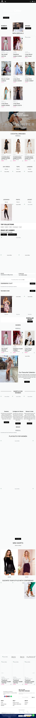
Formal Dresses (9, 155)
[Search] (30, 1)
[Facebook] (4, 696)
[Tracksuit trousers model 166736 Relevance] (18, 668)
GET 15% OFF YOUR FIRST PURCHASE (24, 690)
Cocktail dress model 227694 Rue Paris (5, 158)
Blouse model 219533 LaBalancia (5, 80)
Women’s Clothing (18, 545)
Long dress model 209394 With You (17, 80)
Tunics (2, 77)
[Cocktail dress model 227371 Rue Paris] (18, 146)
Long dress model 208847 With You (29, 80)
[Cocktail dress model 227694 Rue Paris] (6, 146)
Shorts (4, 347)
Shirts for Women (27, 347)
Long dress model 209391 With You (5, 104)
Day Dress (6, 166)
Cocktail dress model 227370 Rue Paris (29, 158)
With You (14, 76)
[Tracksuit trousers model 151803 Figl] (30, 668)
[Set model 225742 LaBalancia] (6, 338)
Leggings (6, 199)
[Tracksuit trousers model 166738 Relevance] (6, 668)
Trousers (7, 347)
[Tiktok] (9, 696)
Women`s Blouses (6, 77)
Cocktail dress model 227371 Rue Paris (17, 158)
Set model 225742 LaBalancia (4, 55)
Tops (18, 166)
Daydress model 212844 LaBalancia (17, 55)
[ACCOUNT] (34, 1)
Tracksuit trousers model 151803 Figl (29, 681)
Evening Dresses (15, 77)
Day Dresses (14, 347)
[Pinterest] (6, 696)
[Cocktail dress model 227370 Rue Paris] (30, 146)
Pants (2, 347)
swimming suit (7, 283)
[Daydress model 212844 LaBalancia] (18, 338)
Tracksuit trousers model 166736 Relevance (17, 681)
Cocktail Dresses (3, 155)
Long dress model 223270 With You (17, 104)
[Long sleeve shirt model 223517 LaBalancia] (30, 338)
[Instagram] (8, 696)
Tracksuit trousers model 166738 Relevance (6, 681)
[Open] (5, 1)
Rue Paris (2, 154)
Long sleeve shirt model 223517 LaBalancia (28, 55)
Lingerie (29, 166)
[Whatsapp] (11, 696)
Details (23, 279)
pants (18, 199)
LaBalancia (2, 76)
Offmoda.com (4, 713)
